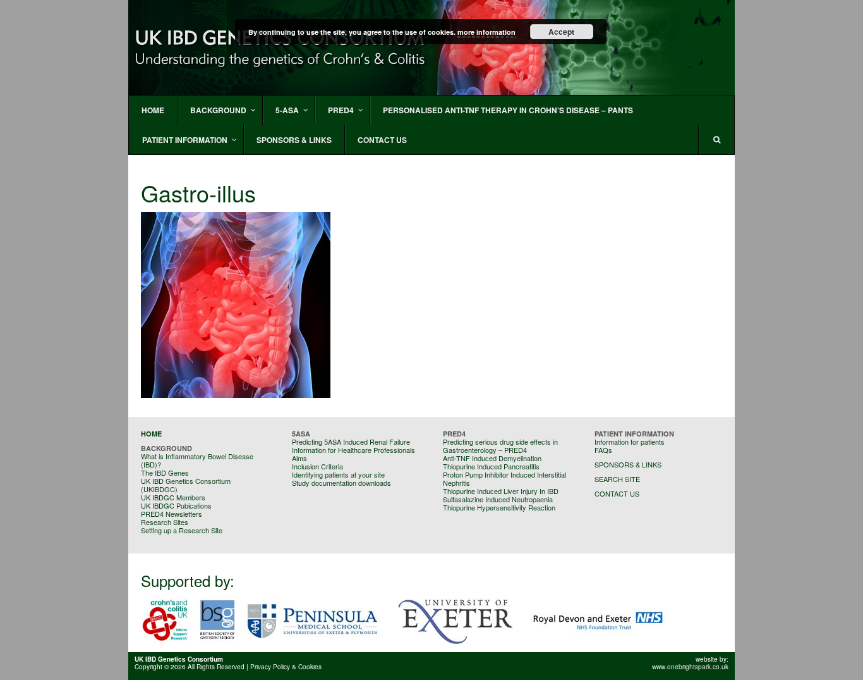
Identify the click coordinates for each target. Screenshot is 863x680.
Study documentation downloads (341, 483)
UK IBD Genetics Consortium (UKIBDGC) (186, 485)
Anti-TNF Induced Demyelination (492, 458)
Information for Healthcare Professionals (353, 450)
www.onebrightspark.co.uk (690, 666)
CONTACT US (616, 493)
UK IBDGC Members (173, 497)
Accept (561, 31)
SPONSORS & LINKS (627, 464)
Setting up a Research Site (181, 530)
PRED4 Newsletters (171, 514)
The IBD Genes (165, 472)
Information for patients (629, 441)
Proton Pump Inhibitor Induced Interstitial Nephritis (504, 478)
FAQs (603, 450)
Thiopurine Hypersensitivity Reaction (499, 507)
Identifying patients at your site (338, 474)
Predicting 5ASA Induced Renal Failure (351, 441)
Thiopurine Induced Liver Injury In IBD (500, 491)
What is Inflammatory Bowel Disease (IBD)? (197, 460)
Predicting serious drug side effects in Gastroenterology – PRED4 (500, 445)
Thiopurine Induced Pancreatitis (491, 466)
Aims (299, 458)
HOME (151, 433)
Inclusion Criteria (317, 466)
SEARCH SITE (617, 479)
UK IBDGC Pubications (176, 505)
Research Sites (164, 522)
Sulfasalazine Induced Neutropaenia (498, 499)
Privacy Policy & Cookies (286, 666)
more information (486, 32)
